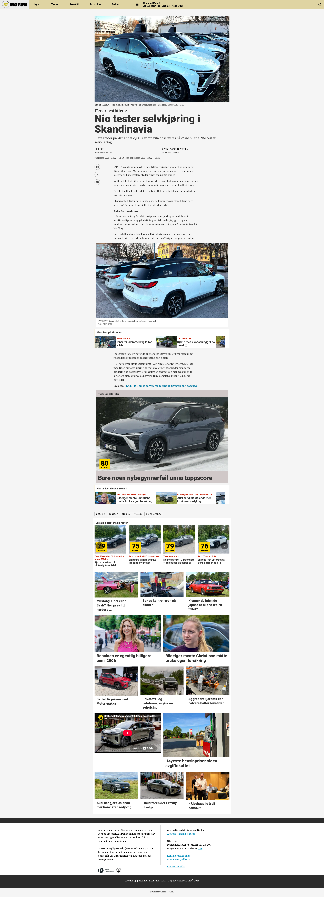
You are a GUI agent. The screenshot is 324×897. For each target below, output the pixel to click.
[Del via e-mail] (97, 182)
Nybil (37, 4)
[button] (220, 340)
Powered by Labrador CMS (162, 892)
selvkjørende (153, 514)
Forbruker (95, 4)
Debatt (116, 4)
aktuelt (100, 514)
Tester (55, 4)
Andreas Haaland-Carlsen (181, 833)
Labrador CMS (158, 880)
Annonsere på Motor (178, 859)
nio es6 (126, 514)
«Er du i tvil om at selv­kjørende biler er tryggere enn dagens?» (161, 385)
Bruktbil (74, 4)
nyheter (113, 514)
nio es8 (138, 514)
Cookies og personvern (137, 880)
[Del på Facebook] (97, 167)
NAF (200, 848)
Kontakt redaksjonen (178, 855)
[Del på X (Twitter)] (97, 174)
